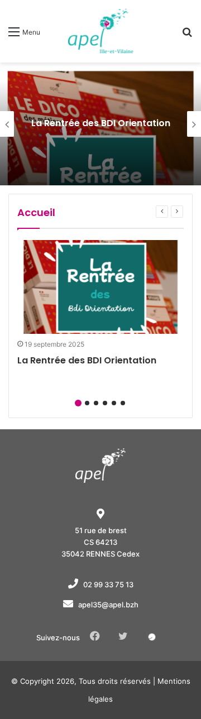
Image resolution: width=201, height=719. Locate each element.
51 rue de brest (101, 530)
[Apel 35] (100, 31)
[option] (100, 124)
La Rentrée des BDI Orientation (100, 123)
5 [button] (114, 403)
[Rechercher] (187, 35)
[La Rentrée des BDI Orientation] (100, 287)
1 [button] (78, 403)
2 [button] (87, 403)
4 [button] (105, 403)
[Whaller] (151, 637)
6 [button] (123, 403)
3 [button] (96, 403)
